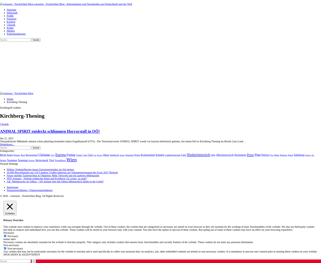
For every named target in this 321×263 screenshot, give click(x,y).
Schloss (308, 155)
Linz (183, 155)
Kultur (10, 27)
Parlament (240, 155)
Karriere (11, 21)
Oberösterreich (225, 155)
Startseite (11, 9)
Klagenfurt (129, 155)
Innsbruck (114, 155)
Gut (94, 155)
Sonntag (23, 160)
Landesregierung (173, 155)
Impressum (12, 187)
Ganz (85, 155)
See (312, 155)
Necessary (12, 236)
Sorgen (31, 160)
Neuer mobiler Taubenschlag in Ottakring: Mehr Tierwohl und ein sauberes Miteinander (53, 175)
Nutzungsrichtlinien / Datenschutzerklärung (29, 190)
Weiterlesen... (7, 144)
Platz (258, 155)
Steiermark (41, 160)
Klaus (137, 155)
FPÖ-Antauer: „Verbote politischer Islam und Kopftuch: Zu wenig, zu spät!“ (47, 178)
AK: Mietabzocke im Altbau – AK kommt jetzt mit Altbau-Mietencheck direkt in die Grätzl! (55, 181)
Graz (90, 155)
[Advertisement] (160, 66)
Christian (44, 155)
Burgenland (32, 155)
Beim (3, 155)
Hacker (99, 155)
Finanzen (11, 18)
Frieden (79, 155)
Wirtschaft (12, 12)
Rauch (290, 155)
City (53, 155)
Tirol (51, 160)
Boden (10, 155)
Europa (60, 155)
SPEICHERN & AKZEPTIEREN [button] (21, 254)
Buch (23, 155)
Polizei (265, 155)
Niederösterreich (198, 155)
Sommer (12, 160)
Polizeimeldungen (16, 33)
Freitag (71, 155)
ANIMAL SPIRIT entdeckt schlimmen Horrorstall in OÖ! (50, 131)
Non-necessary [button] (11, 245)
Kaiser (122, 155)
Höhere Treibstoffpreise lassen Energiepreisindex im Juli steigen (40, 169)
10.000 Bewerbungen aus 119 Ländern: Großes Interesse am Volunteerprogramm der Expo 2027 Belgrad (62, 172)
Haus (106, 155)
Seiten (3, 160)
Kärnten (160, 155)
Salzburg (299, 155)
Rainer (276, 155)
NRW (213, 155)
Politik (10, 15)
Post (272, 155)
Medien (11, 30)
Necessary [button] (8, 232)
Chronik (11, 24)
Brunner (17, 155)
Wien (71, 159)
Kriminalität (148, 155)
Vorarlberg (60, 160)
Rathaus (283, 155)
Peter (250, 155)
